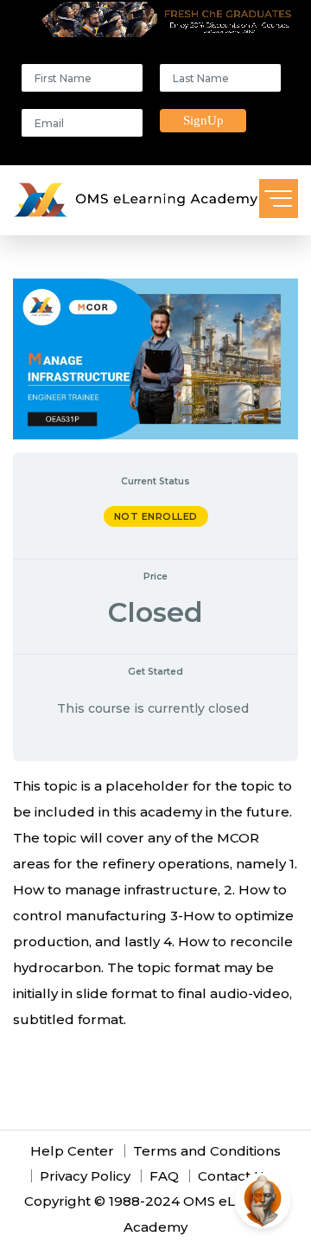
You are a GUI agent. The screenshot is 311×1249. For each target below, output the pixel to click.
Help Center (72, 1151)
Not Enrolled (156, 516)
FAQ (164, 1176)
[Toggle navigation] (278, 198)
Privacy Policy (85, 1176)
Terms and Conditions (207, 1151)
